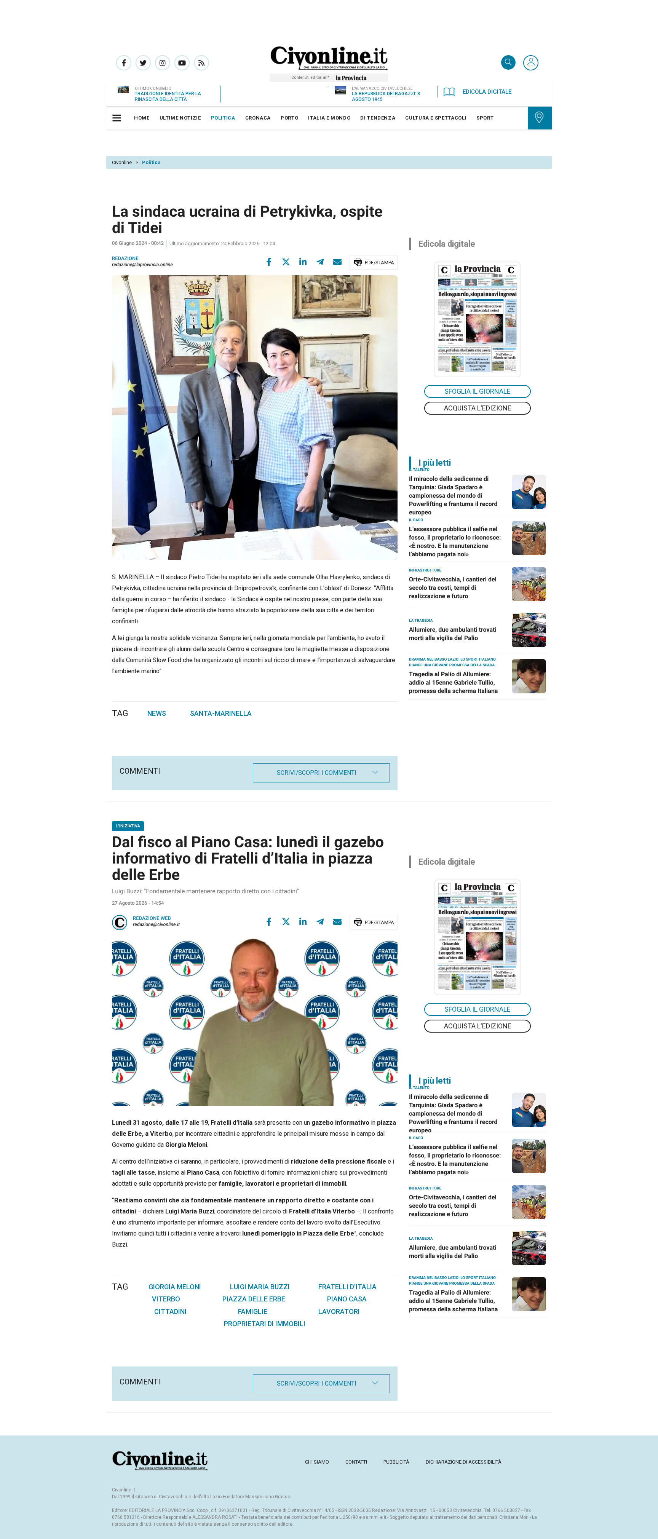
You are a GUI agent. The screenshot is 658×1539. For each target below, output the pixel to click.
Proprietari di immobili (264, 1324)
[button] (531, 63)
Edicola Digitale (487, 91)
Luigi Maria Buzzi (260, 1287)
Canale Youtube (182, 62)
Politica (151, 162)
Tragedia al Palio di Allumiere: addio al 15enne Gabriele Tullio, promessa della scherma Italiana (453, 682)
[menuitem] (142, 118)
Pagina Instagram (162, 62)
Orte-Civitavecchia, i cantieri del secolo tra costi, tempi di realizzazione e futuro (453, 588)
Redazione (125, 259)
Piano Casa (347, 1299)
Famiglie (252, 1311)
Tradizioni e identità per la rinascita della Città (168, 96)
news (156, 713)
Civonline (122, 162)
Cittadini (170, 1311)
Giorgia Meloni (175, 1287)
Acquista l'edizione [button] (477, 408)
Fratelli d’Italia (347, 1287)
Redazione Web (152, 918)
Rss (201, 62)
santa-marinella (221, 713)
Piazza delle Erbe (253, 1299)
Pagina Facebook (123, 62)
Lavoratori (339, 1311)
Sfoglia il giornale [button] (477, 391)
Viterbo (166, 1299)
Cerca (508, 63)
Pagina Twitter (143, 62)
